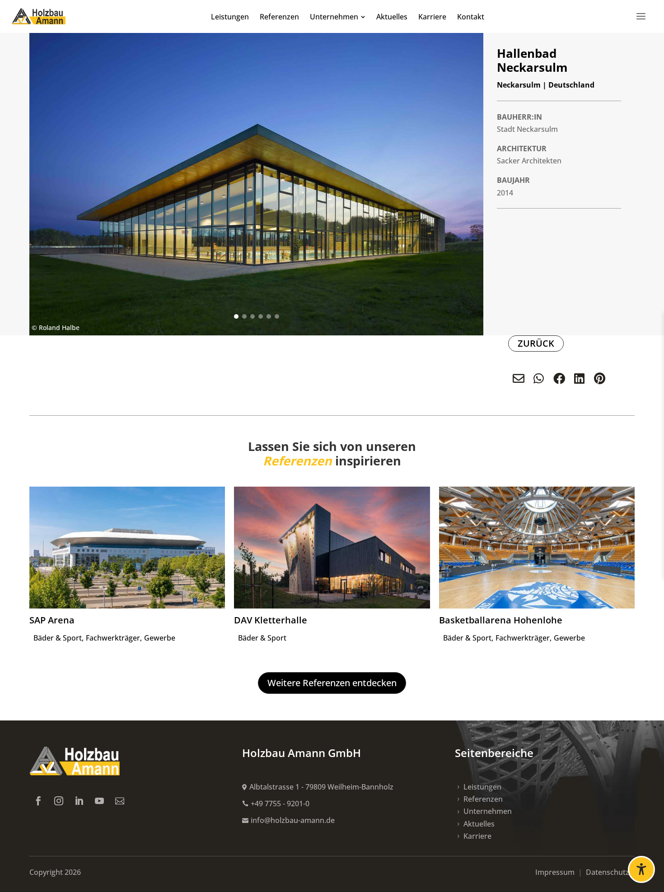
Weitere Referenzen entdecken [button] (332, 683)
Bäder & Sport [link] (57, 638)
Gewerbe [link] (159, 638)
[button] (236, 316)
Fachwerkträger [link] (113, 638)
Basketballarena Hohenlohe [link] (500, 620)
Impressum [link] (555, 872)
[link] (38, 16)
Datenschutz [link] (610, 872)
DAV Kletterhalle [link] (270, 620)
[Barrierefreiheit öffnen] (641, 869)
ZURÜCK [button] (536, 343)
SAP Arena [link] (52, 620)
